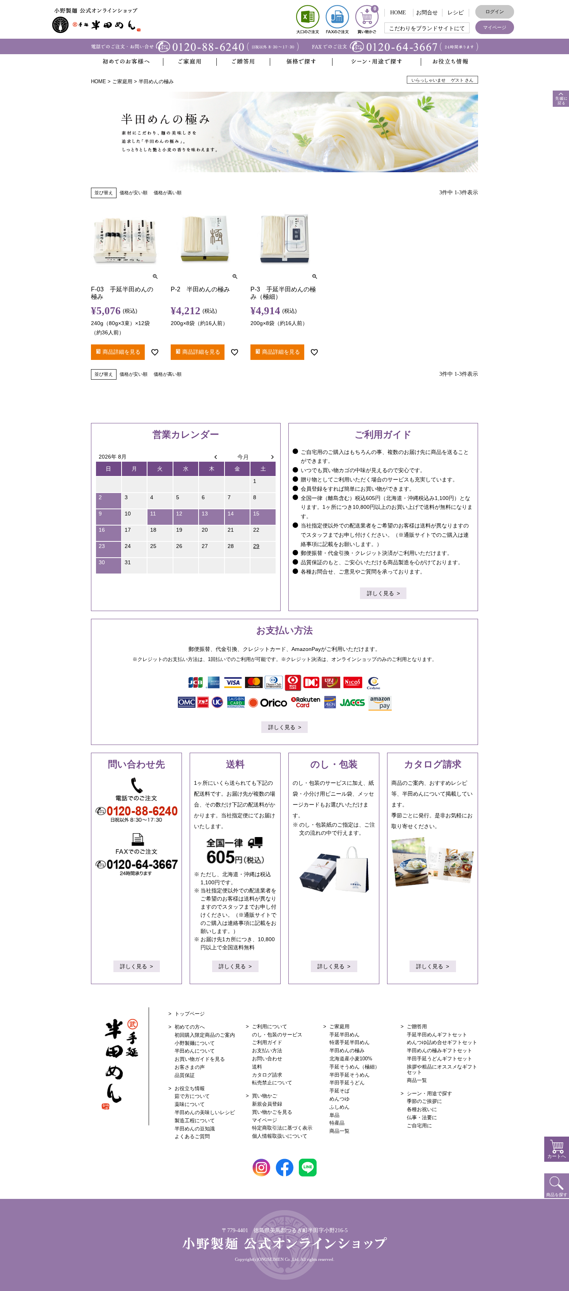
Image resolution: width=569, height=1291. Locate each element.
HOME (398, 12)
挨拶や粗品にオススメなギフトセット (442, 1069)
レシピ (455, 12)
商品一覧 (339, 1131)
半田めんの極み (347, 1050)
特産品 (336, 1123)
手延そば (339, 1091)
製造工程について (195, 1120)
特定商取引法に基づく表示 (282, 1128)
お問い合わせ (267, 1059)
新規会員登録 (267, 1104)
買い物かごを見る (272, 1112)
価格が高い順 (168, 192)
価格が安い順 (133, 192)
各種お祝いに (422, 1109)
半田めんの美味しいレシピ (205, 1112)
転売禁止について (272, 1083)
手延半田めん (344, 1035)
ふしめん (339, 1107)
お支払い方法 (267, 1050)
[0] (367, 32)
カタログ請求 (267, 1075)
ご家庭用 (122, 81)
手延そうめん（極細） (354, 1067)
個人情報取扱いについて (279, 1136)
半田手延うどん (347, 1083)
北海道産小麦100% (350, 1059)
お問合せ (427, 12)
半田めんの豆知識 (195, 1129)
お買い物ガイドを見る (200, 1059)
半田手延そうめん (349, 1075)
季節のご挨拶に (424, 1101)
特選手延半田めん (349, 1042)
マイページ (494, 27)
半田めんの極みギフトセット (439, 1050)
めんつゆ (339, 1099)
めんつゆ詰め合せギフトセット (442, 1042)
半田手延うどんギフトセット (439, 1059)
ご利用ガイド (267, 1042)
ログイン (494, 11)
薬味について (190, 1104)
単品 (334, 1115)
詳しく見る (380, 593)
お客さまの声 (190, 1067)
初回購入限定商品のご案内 (205, 1035)
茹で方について (192, 1096)
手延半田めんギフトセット (437, 1035)
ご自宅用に (419, 1125)
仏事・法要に (422, 1117)
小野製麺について (195, 1043)
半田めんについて (195, 1051)
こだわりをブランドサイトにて (427, 28)
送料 (257, 1067)
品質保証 (185, 1075)
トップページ (190, 1014)
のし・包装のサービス (277, 1035)
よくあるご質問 (192, 1136)
